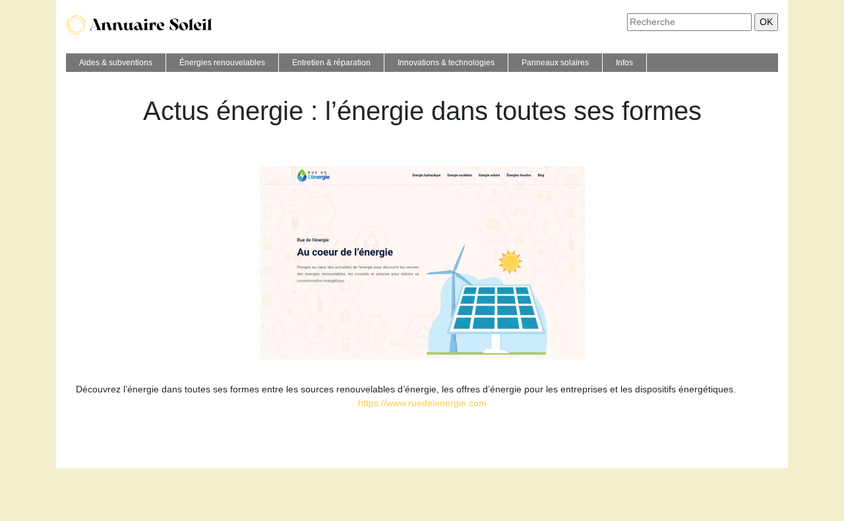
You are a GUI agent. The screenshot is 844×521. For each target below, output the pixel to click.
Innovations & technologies (446, 62)
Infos (624, 62)
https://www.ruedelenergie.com (422, 403)
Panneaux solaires (555, 62)
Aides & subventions (115, 62)
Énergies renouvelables (222, 62)
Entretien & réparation (331, 62)
